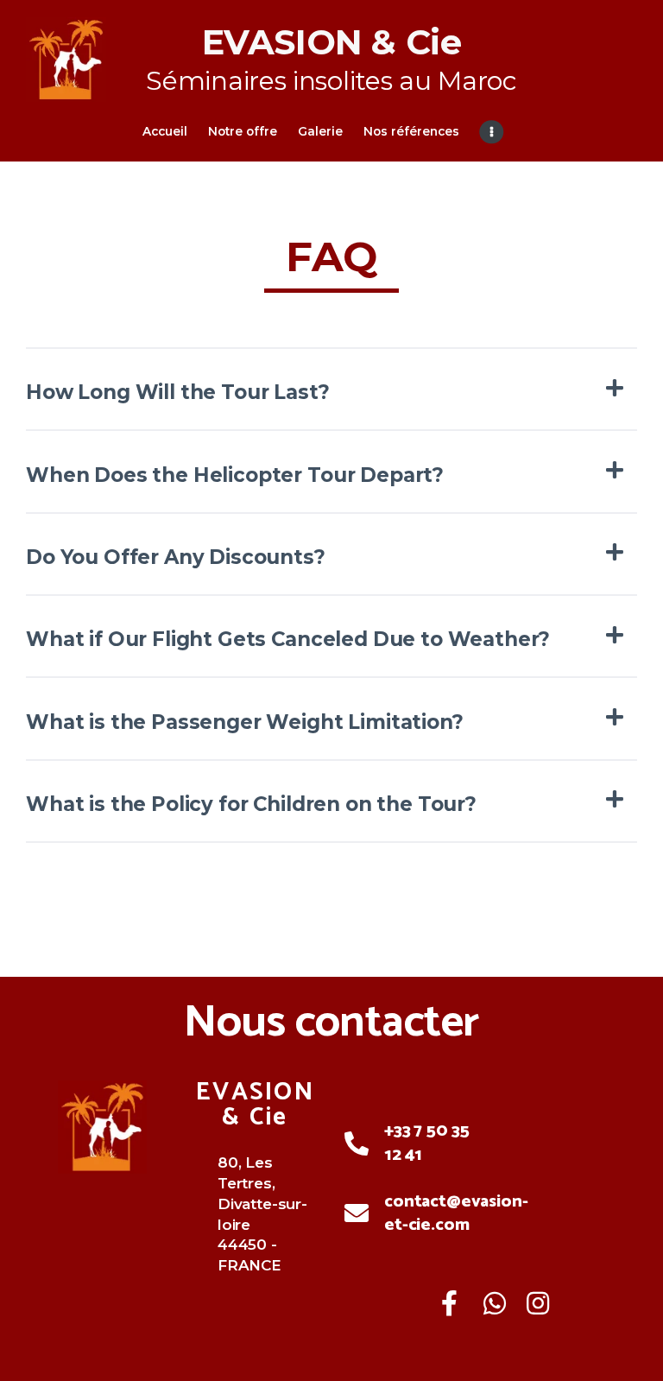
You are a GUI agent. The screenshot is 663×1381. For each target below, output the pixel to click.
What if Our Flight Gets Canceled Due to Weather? (288, 639)
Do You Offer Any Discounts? (175, 557)
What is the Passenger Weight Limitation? (245, 722)
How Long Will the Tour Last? (178, 392)
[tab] (331, 392)
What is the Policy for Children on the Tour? (251, 804)
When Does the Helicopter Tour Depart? (235, 475)
